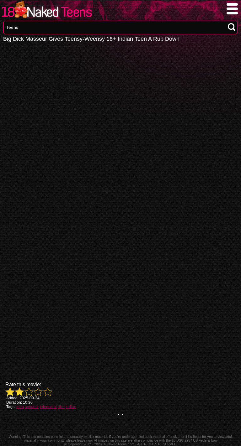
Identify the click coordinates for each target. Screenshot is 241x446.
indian (71, 407)
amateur (32, 407)
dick (61, 407)
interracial (48, 407)
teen (20, 407)
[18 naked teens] (46, 17)
